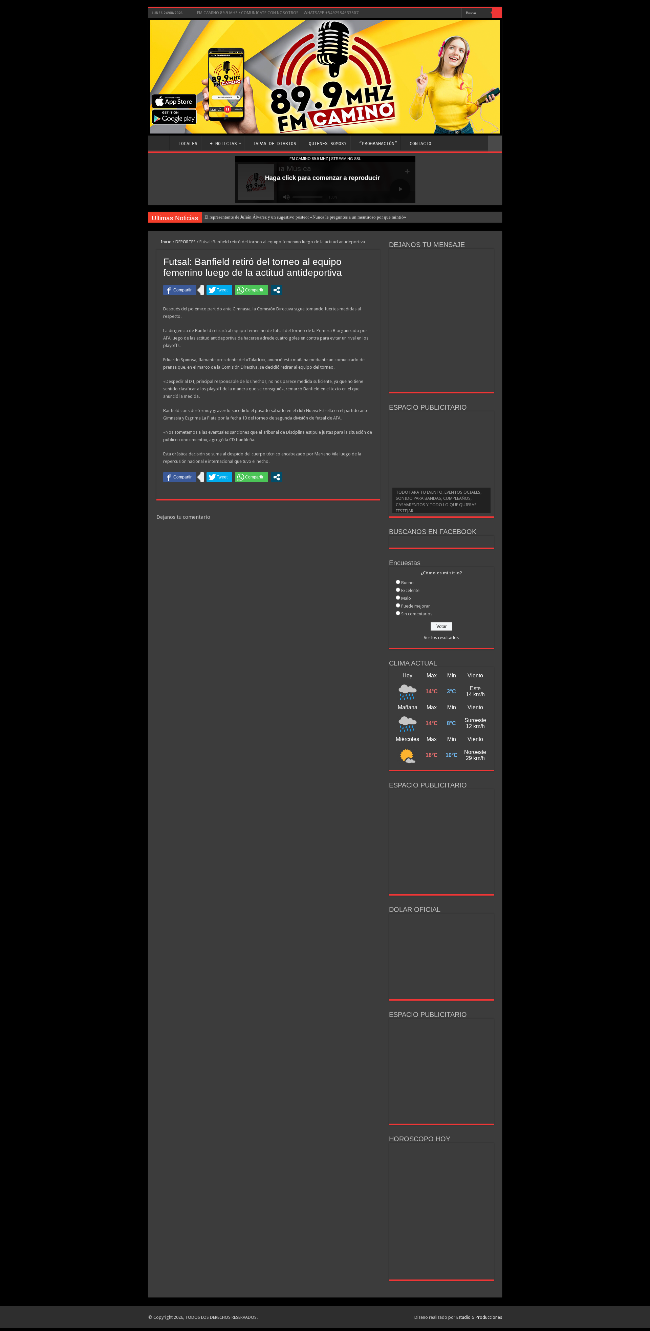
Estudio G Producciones (479, 1317)
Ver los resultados (441, 637)
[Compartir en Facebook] (179, 290)
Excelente (410, 590)
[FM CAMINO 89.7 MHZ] (325, 77)
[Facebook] (436, 13)
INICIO (160, 143)
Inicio (166, 241)
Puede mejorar (415, 606)
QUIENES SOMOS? (328, 143)
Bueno (407, 582)
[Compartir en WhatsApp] (251, 290)
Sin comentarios (416, 613)
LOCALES (187, 143)
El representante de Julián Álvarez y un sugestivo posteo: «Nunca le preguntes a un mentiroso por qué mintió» (305, 217)
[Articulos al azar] (495, 143)
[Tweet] (219, 290)
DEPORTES (185, 241)
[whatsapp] (456, 13)
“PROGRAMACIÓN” (378, 143)
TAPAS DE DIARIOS (274, 143)
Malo (406, 598)
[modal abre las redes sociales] (276, 290)
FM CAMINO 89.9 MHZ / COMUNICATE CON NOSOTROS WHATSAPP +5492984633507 (277, 13)
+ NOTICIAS (223, 143)
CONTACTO (420, 143)
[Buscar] (497, 13)
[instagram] (442, 13)
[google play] (450, 13)
